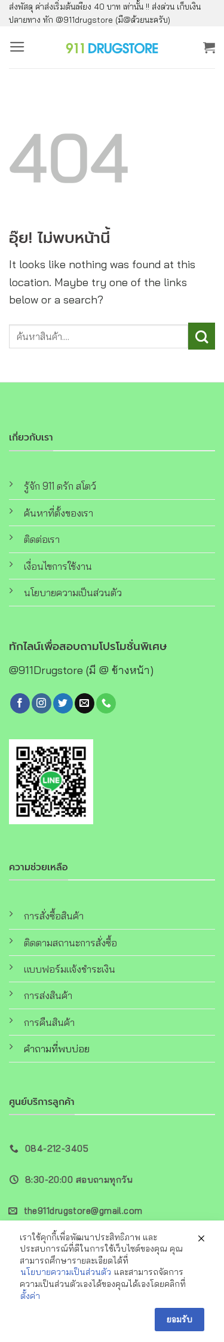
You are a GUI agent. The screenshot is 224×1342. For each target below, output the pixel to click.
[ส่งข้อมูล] (201, 336)
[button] (17, 47)
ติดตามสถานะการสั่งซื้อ (70, 942)
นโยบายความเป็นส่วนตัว (73, 592)
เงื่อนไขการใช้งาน (58, 566)
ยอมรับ (179, 1319)
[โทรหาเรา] (106, 703)
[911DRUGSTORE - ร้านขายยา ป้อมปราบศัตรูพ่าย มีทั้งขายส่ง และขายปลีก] (112, 47)
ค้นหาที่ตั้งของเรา (58, 512)
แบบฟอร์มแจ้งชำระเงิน (69, 969)
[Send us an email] (84, 703)
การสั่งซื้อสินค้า (54, 915)
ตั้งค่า (30, 1296)
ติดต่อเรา (42, 539)
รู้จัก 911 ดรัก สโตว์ (60, 485)
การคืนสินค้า (49, 1022)
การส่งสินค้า (48, 995)
